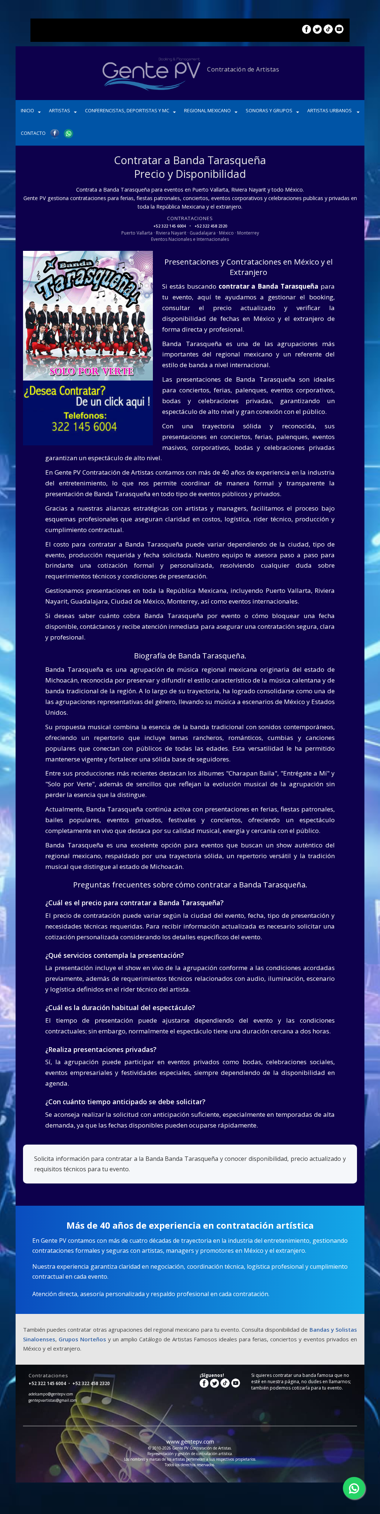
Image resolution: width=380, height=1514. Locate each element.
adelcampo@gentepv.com (51, 1394)
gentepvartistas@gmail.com (53, 1400)
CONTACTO (33, 133)
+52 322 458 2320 (210, 226)
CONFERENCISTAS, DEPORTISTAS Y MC (127, 110)
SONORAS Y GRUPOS (269, 110)
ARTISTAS (59, 110)
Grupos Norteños (82, 1339)
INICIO (27, 110)
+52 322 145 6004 (170, 226)
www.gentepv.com (190, 1441)
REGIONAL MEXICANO (207, 110)
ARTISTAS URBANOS (330, 110)
